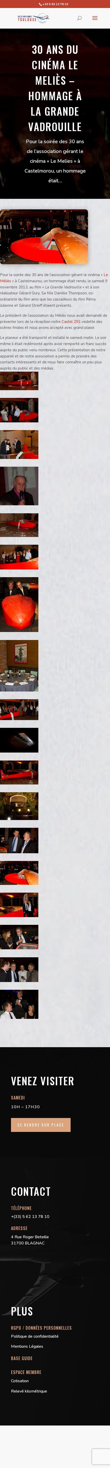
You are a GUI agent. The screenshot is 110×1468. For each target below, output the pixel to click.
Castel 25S (71, 321)
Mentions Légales (27, 1346)
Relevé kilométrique (29, 1391)
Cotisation (20, 1381)
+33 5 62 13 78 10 (55, 4)
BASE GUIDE (22, 1358)
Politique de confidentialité (35, 1336)
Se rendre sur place (40, 1125)
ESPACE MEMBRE (26, 1372)
